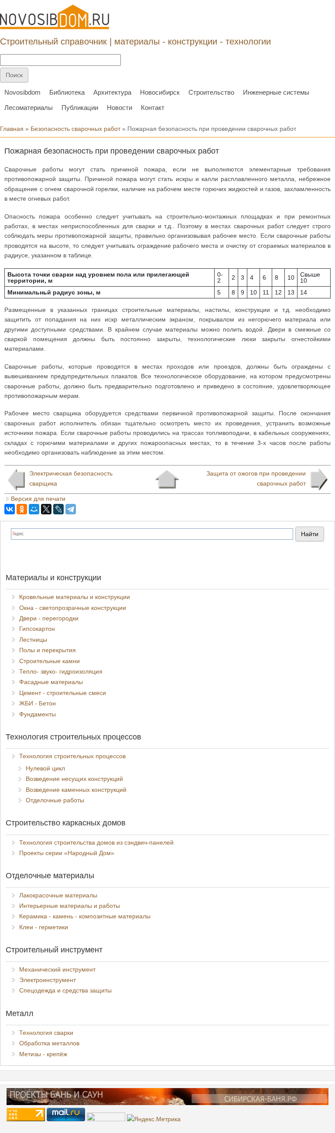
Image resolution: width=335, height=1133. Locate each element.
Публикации (80, 107)
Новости (119, 107)
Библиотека (67, 92)
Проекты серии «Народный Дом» (66, 852)
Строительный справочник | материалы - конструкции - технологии (135, 41)
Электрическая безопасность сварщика (71, 478)
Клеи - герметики (43, 927)
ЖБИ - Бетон (37, 703)
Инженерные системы (276, 92)
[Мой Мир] (34, 509)
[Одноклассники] (22, 509)
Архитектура (112, 92)
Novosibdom (22, 92)
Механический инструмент (57, 969)
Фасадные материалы (51, 681)
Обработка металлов (49, 1043)
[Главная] (54, 17)
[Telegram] (70, 509)
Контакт (152, 107)
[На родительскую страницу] (167, 479)
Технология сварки (46, 1032)
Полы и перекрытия (47, 650)
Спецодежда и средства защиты (65, 990)
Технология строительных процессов (72, 756)
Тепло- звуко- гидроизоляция (61, 671)
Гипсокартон (37, 628)
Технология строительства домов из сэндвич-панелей (96, 842)
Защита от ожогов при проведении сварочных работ (256, 478)
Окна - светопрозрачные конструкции (72, 607)
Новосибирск (160, 92)
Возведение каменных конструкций (76, 789)
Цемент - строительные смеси (62, 692)
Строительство (211, 92)
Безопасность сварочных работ (75, 128)
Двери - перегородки (49, 618)
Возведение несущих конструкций (74, 778)
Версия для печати (38, 498)
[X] (46, 509)
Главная (12, 128)
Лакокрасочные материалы (58, 895)
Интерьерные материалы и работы (69, 905)
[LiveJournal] (58, 509)
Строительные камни (49, 660)
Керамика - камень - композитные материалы (84, 916)
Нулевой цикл (45, 768)
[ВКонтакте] (9, 509)
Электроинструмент (47, 979)
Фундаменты (37, 714)
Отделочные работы (55, 800)
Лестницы (33, 639)
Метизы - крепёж (43, 1054)
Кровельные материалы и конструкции (74, 596)
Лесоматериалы (28, 107)
